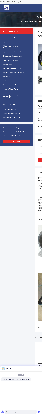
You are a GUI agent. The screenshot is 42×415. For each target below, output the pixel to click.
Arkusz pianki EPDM (9, 105)
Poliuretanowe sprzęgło (10, 60)
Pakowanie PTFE (8, 64)
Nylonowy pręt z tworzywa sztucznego (11, 96)
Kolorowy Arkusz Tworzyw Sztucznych (11, 90)
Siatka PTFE (7, 76)
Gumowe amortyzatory (10, 85)
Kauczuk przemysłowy (10, 38)
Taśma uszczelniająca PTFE (12, 68)
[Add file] (2, 412)
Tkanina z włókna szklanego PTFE (13, 72)
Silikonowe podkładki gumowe (12, 56)
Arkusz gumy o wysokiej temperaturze (10, 47)
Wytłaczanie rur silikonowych (12, 52)
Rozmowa (16, 141)
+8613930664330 (19, 132)
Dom (21, 21)
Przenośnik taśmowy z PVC (11, 109)
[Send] (39, 412)
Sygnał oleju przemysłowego (12, 113)
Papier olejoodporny (9, 101)
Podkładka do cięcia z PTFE (11, 117)
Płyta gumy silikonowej (10, 42)
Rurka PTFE (6, 81)
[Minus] (39, 368)
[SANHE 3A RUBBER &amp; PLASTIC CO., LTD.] (6, 8)
